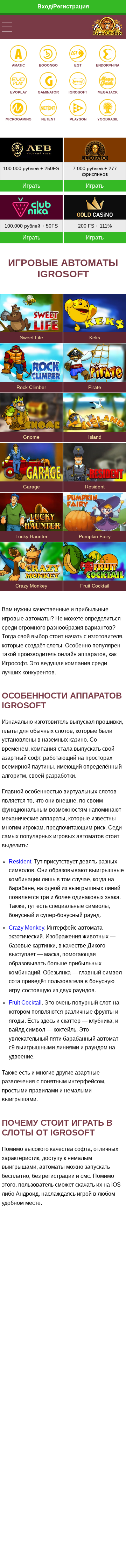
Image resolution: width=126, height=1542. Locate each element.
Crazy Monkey (26, 928)
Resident (20, 861)
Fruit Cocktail (25, 1003)
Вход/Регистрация (63, 6)
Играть (31, 186)
